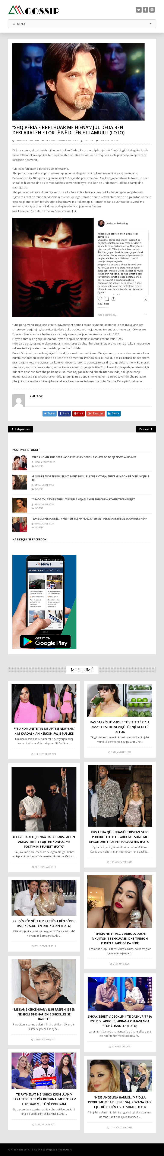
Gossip (49, 140)
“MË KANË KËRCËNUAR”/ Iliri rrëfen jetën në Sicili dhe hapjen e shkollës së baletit (44, 1014)
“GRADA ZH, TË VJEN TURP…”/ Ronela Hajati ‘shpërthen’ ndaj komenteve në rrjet (83, 499)
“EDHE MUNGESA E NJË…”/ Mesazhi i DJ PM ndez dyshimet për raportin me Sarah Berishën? (89, 518)
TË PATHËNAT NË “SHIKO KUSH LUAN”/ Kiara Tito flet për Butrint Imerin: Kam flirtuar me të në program (44, 1099)
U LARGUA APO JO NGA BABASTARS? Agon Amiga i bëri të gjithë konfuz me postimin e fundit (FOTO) (44, 842)
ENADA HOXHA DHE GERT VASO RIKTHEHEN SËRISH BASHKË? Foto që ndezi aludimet (84, 457)
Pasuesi (144, 429)
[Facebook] (145, 10)
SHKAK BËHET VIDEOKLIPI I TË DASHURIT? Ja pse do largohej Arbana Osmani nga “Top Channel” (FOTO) (120, 1021)
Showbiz (73, 140)
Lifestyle (61, 140)
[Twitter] (139, 10)
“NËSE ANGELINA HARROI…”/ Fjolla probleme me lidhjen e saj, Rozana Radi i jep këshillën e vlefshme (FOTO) (120, 1102)
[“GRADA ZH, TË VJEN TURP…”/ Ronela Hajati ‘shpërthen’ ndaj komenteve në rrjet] (19, 505)
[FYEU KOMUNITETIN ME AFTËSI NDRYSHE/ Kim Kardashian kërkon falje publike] (44, 703)
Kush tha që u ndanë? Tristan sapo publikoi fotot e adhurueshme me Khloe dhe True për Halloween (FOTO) (119, 837)
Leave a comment (110, 140)
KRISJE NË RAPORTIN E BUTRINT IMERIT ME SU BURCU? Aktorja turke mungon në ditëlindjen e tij (90, 478)
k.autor (88, 140)
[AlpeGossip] (33, 9)
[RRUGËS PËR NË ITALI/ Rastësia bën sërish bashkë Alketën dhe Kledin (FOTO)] (44, 897)
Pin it (80, 413)
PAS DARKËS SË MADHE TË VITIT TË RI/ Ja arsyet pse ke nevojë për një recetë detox (119, 727)
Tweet (51, 413)
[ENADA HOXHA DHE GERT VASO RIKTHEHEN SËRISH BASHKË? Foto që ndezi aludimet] (19, 462)
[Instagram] (152, 10)
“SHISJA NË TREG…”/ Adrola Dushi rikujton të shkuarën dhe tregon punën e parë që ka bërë (120, 938)
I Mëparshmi (22, 429)
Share (65, 413)
